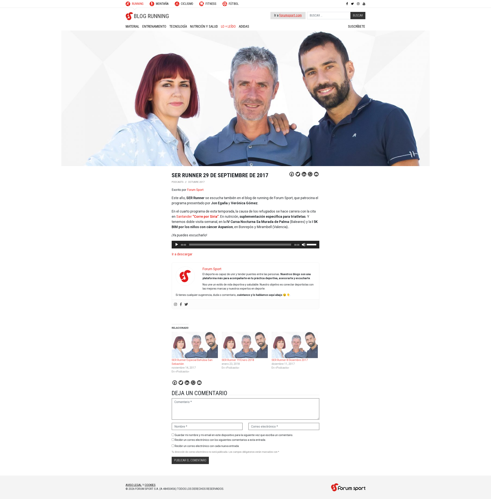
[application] (245, 244)
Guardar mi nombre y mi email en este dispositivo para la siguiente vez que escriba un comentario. (234, 435)
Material (132, 26)
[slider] (312, 244)
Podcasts (177, 182)
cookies (150, 485)
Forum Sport (195, 190)
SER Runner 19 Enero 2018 (238, 360)
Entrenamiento (154, 26)
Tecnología (178, 26)
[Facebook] (181, 304)
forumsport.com (290, 15)
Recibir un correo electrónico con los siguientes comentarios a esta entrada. (220, 439)
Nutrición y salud (204, 26)
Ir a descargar (182, 254)
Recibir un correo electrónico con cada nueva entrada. (207, 446)
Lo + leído (228, 26)
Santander (197, 216)
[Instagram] (175, 304)
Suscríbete (356, 26)
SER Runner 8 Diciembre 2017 (290, 360)
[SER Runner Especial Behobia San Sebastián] (195, 345)
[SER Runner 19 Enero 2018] (245, 345)
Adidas (244, 26)
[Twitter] (186, 304)
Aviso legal (134, 485)
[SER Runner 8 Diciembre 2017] (295, 345)
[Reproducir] (177, 245)
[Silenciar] (304, 245)
